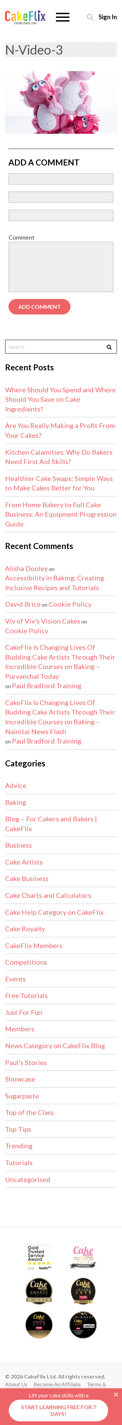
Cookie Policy (70, 604)
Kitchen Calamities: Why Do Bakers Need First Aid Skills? (59, 457)
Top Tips (18, 1129)
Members (19, 1029)
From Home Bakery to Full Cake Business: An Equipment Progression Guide (61, 514)
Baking (15, 802)
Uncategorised (27, 1179)
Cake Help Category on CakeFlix (54, 912)
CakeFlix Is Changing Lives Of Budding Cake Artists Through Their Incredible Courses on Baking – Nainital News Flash (60, 716)
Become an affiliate (57, 1384)
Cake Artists (24, 862)
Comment (21, 237)
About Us (16, 1384)
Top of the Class (29, 1112)
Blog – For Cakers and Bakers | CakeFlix (51, 823)
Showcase (20, 1079)
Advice (15, 785)
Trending (19, 1146)
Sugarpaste (22, 1096)
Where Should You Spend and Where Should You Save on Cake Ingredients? (60, 399)
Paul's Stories (26, 1062)
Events (15, 979)
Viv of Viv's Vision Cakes (42, 621)
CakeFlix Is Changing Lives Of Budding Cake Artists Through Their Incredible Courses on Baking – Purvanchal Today (60, 661)
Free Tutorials (26, 995)
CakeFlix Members (33, 945)
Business (18, 845)
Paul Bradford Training (46, 685)
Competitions (26, 962)
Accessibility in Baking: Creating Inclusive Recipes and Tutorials (54, 583)
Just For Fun (23, 1012)
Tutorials (19, 1162)
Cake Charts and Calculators (48, 895)
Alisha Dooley (26, 568)
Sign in (108, 16)
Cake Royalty (25, 928)
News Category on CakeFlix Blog (55, 1045)
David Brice (23, 604)
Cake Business (26, 878)
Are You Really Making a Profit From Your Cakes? (60, 430)
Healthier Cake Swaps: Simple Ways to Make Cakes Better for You (59, 483)
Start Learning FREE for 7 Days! (58, 1410)
